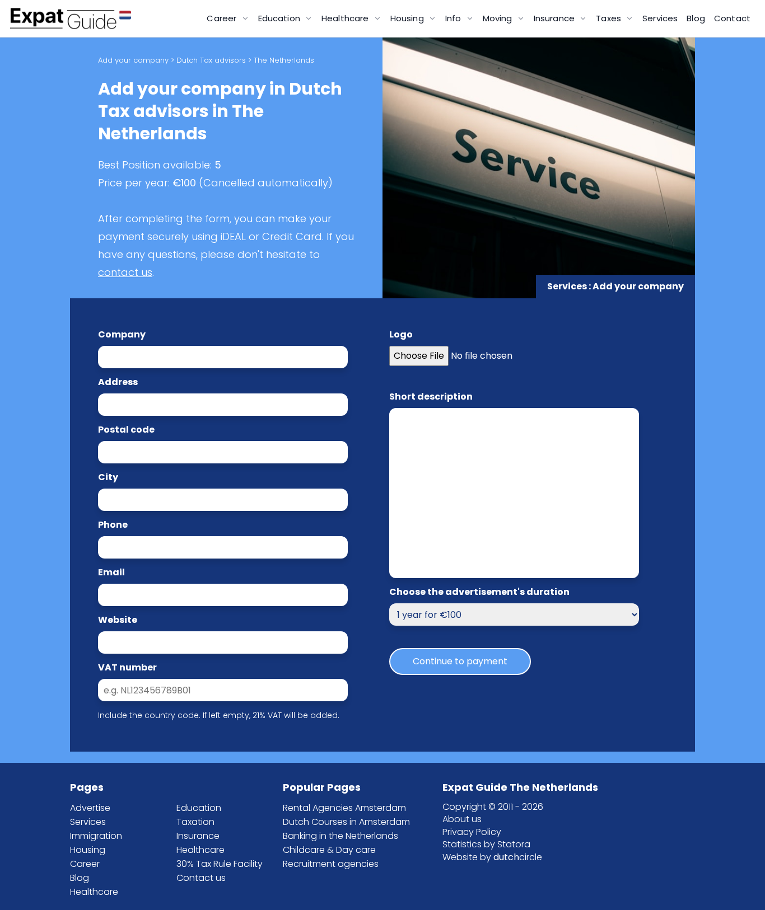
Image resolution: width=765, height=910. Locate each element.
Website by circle (492, 857)
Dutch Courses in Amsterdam (346, 821)
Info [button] (454, 18)
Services (660, 18)
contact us (125, 272)
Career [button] (223, 18)
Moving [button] (499, 18)
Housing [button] (408, 18)
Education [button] (280, 18)
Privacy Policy (471, 831)
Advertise (90, 807)
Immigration (96, 835)
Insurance (198, 835)
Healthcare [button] (346, 18)
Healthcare (94, 891)
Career (85, 863)
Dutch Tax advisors (211, 60)
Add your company (133, 60)
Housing (87, 849)
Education (198, 807)
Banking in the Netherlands (340, 835)
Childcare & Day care (329, 849)
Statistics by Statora (486, 844)
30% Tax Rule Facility (219, 863)
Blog (696, 18)
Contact (732, 18)
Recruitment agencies (331, 863)
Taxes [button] (609, 18)
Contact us (201, 877)
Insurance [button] (555, 18)
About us (462, 819)
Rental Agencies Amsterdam (344, 807)
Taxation (195, 821)
